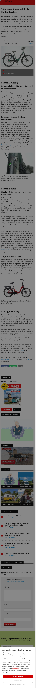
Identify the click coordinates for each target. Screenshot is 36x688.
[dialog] (17, 667)
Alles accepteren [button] (18, 676)
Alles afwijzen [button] (18, 681)
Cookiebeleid (16, 668)
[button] (17, 685)
